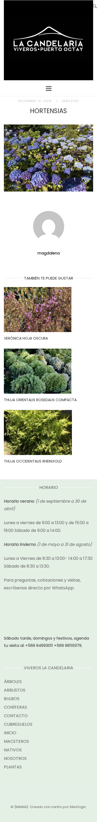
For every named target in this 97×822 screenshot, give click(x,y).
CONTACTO (16, 716)
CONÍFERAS (15, 707)
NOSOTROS (15, 758)
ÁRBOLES (13, 682)
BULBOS (11, 699)
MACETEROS (16, 741)
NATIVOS (13, 750)
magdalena (49, 253)
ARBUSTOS (70, 101)
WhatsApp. (63, 588)
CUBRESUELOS (18, 724)
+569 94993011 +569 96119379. (53, 645)
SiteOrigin (78, 806)
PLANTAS (13, 767)
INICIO (10, 733)
